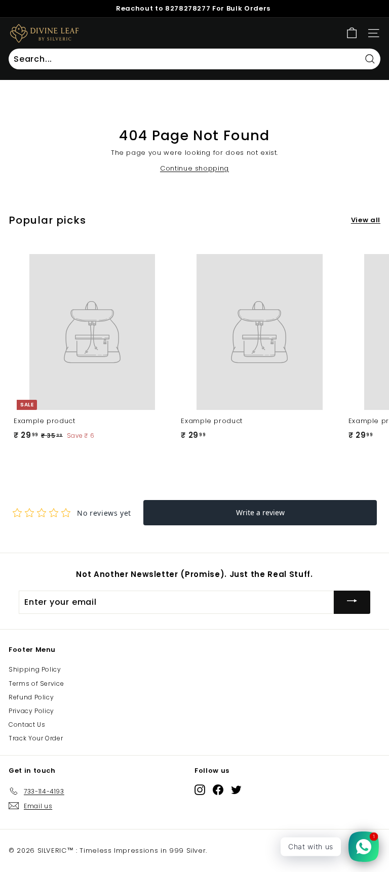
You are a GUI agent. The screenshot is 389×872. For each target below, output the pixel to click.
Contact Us (27, 724)
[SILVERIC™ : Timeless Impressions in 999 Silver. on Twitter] (236, 789)
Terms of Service (36, 683)
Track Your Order (36, 738)
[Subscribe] (352, 602)
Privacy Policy (31, 711)
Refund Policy (31, 697)
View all (365, 220)
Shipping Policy (35, 669)
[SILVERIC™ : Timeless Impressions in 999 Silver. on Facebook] (218, 789)
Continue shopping (194, 168)
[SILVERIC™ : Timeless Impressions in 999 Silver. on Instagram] (199, 789)
